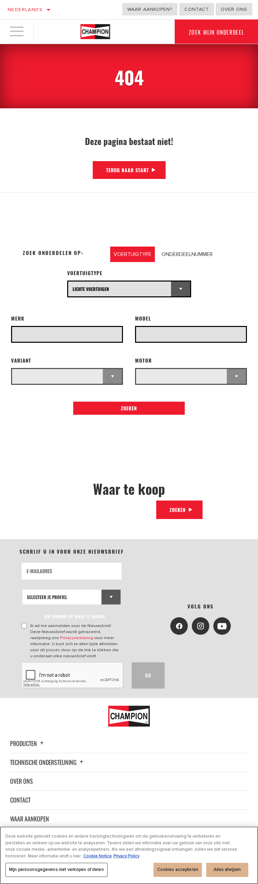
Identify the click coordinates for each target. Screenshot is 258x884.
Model (143, 318)
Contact (196, 9)
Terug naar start (127, 170)
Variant (21, 360)
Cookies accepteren (177, 869)
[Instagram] (200, 626)
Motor (143, 360)
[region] (129, 855)
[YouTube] (222, 626)
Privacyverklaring (76, 637)
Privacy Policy (126, 856)
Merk (18, 318)
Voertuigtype (84, 272)
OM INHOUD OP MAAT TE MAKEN (75, 616)
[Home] (95, 31)
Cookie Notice (97, 856)
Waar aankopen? (149, 9)
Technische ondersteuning (44, 762)
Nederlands (25, 9)
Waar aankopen (29, 818)
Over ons (234, 9)
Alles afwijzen (227, 869)
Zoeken (129, 408)
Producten (24, 743)
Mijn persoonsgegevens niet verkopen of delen (56, 869)
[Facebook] (179, 626)
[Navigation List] (17, 31)
